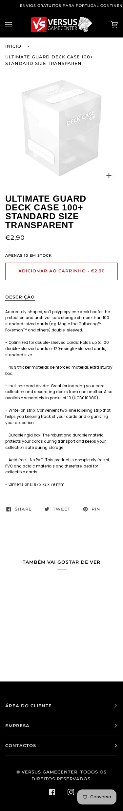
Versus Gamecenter (49, 772)
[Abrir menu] (15, 24)
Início (13, 46)
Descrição (20, 297)
